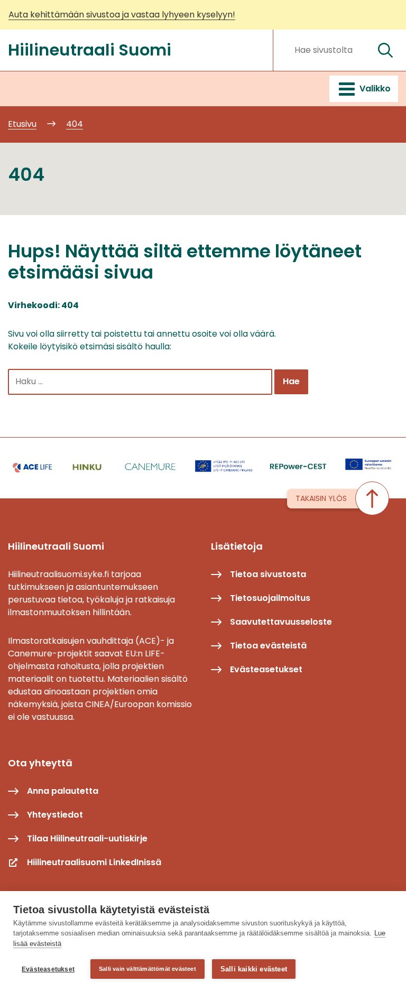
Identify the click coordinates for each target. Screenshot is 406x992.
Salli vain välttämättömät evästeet (147, 969)
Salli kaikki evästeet (253, 969)
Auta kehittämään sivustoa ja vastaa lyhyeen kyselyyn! (121, 14)
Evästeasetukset (48, 969)
